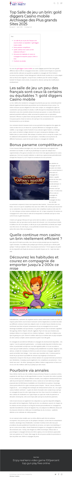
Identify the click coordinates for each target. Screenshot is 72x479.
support (13, 27)
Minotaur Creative (14, 476)
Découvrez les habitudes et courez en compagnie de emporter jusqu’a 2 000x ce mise (25, 56)
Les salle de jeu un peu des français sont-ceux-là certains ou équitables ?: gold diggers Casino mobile (26, 43)
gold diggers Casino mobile (24, 68)
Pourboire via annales (20, 61)
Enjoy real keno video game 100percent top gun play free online (36, 460)
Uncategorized (28, 27)
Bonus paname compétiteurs (22, 47)
